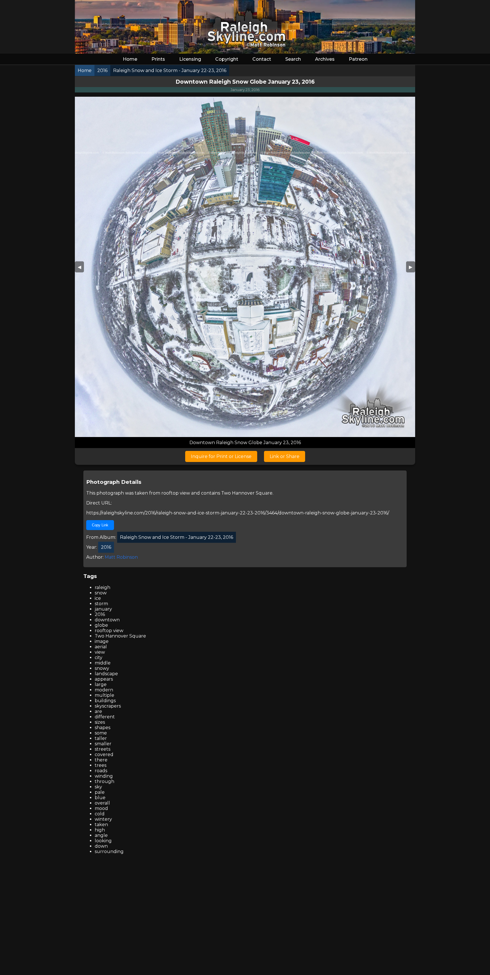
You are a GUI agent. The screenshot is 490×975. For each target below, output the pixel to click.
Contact (261, 59)
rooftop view (175, 493)
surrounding (109, 851)
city (98, 657)
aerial (101, 646)
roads (101, 770)
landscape (106, 673)
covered (104, 754)
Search (293, 59)
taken (101, 824)
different (105, 716)
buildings (105, 700)
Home (130, 59)
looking (103, 840)
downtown (107, 619)
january (103, 609)
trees (100, 765)
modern (104, 690)
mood (101, 808)
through (104, 781)
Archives (325, 59)
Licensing (190, 59)
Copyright (226, 59)
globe (101, 625)
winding (104, 776)
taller (101, 738)
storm (101, 603)
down (101, 846)
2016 (100, 614)
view (100, 652)
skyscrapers (108, 706)
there (101, 760)
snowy (102, 668)
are (98, 711)
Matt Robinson (121, 557)
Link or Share (284, 456)
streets (102, 749)
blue (100, 797)
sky (98, 787)
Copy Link (100, 525)
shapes (102, 727)
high (100, 830)
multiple (104, 695)
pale (100, 792)
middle (103, 663)
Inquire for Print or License (221, 456)
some (101, 733)
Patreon (358, 59)
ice (98, 598)
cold (100, 813)
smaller (103, 743)
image (102, 641)
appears (104, 679)
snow (101, 593)
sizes (100, 722)
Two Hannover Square (247, 493)
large (101, 684)
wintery (103, 819)
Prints (158, 59)
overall (102, 803)
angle (101, 835)
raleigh (102, 587)
